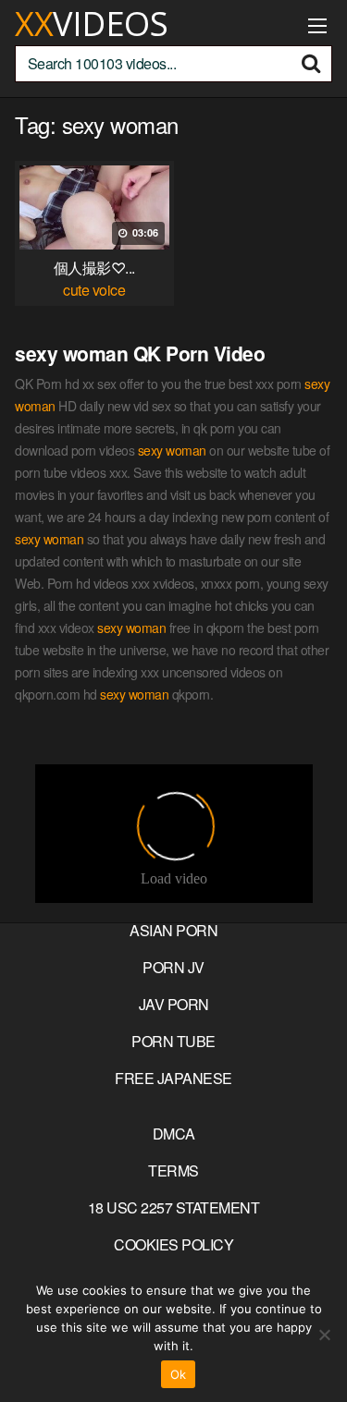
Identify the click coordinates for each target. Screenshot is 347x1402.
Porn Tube (173, 1041)
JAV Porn (174, 1004)
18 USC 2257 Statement (174, 1207)
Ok (178, 1374)
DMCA (174, 1133)
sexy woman (172, 450)
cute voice (94, 289)
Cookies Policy (173, 1244)
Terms (173, 1170)
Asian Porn (173, 930)
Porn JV (173, 967)
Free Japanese (173, 1078)
